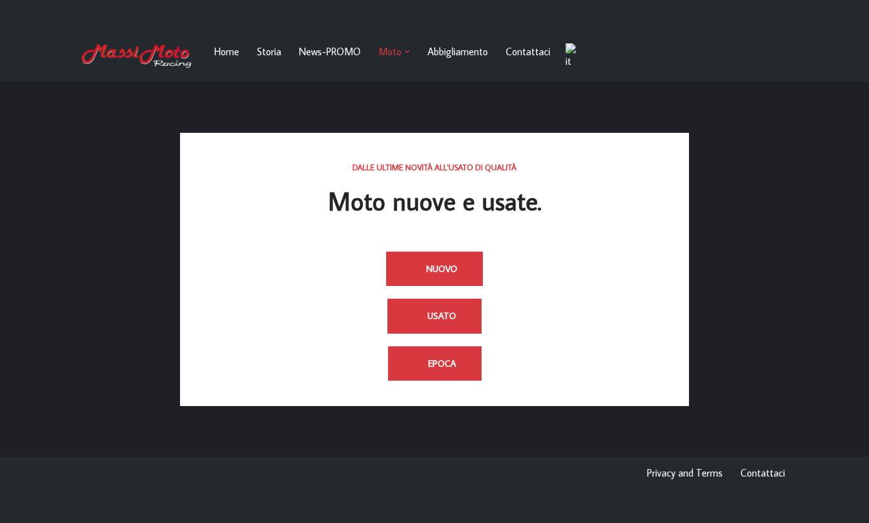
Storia (269, 51)
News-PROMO (330, 51)
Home (226, 51)
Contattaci (528, 51)
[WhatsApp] (112, 15)
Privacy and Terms (685, 472)
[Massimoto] (137, 56)
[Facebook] (92, 15)
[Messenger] (132, 15)
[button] (407, 51)
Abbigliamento (458, 51)
